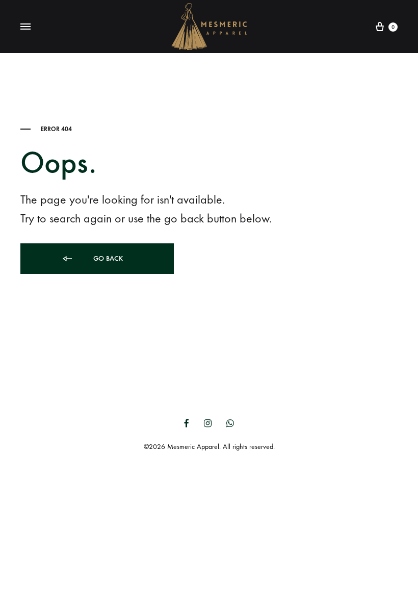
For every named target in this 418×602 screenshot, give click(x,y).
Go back (107, 258)
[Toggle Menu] (25, 27)
